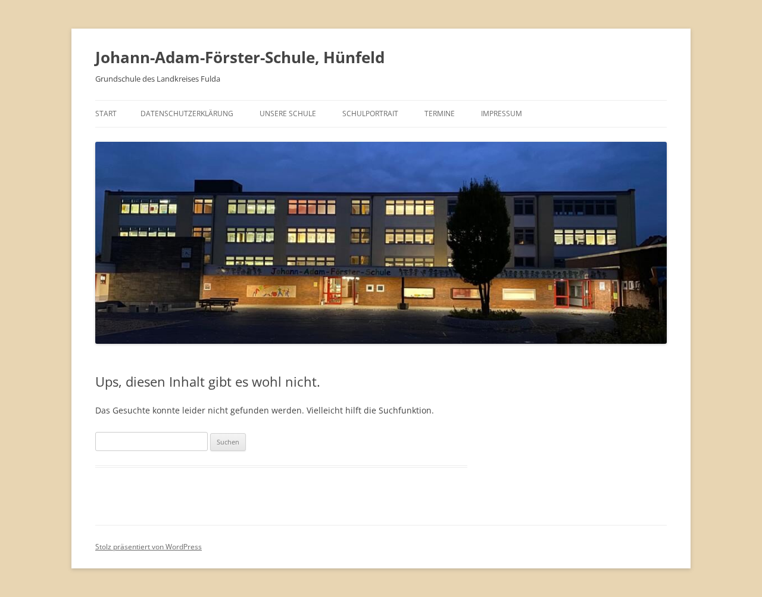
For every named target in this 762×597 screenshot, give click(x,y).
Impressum (501, 113)
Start (106, 113)
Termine (439, 113)
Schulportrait (370, 113)
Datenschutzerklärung (186, 113)
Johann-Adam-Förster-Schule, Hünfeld (240, 57)
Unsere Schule (288, 113)
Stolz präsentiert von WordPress (148, 547)
